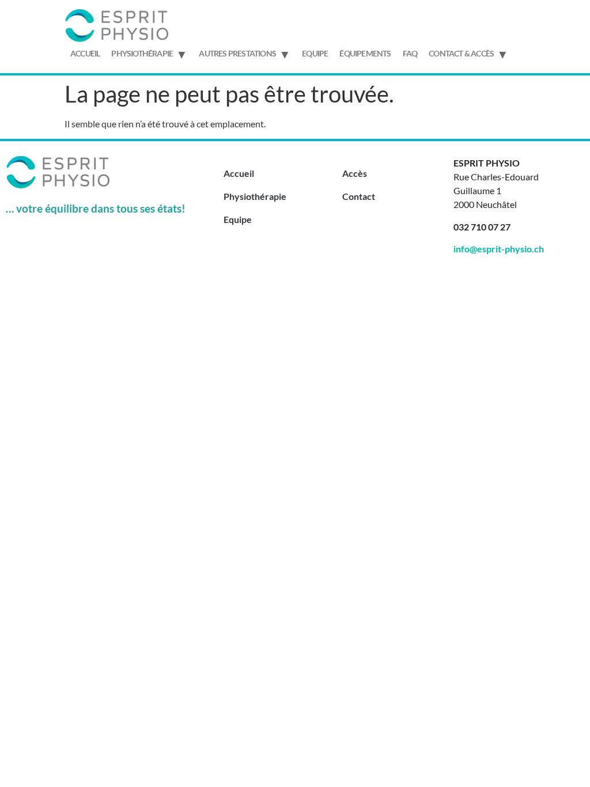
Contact (358, 196)
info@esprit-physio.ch (498, 248)
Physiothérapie (142, 53)
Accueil (85, 53)
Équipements (365, 53)
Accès (354, 173)
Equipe (315, 53)
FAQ (410, 53)
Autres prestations (237, 53)
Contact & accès (461, 53)
